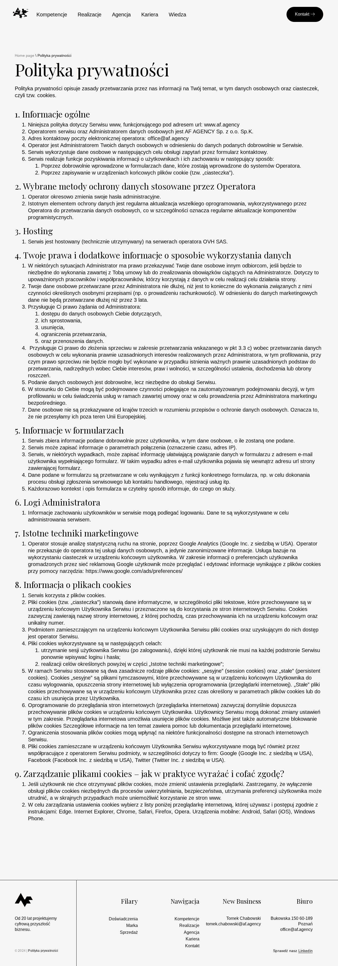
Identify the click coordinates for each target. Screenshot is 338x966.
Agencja (121, 14)
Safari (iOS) (277, 811)
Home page (24, 55)
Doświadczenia (123, 919)
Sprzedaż (129, 932)
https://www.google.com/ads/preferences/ (134, 571)
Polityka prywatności (43, 951)
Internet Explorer (93, 811)
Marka (132, 925)
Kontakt (192, 946)
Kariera (149, 14)
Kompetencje (51, 14)
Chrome (125, 811)
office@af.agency (168, 138)
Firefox (163, 811)
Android (251, 811)
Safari (145, 811)
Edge (65, 811)
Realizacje (89, 14)
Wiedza (177, 14)
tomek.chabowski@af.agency (233, 924)
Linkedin (305, 951)
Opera (182, 811)
